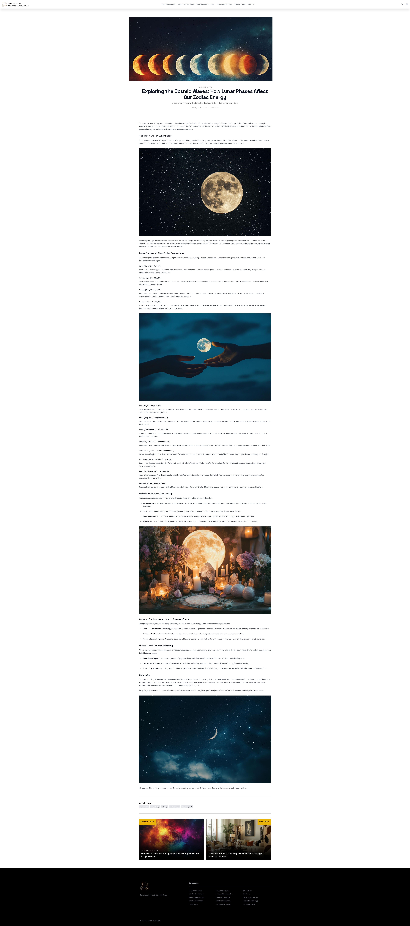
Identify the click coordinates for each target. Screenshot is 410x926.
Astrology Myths (205, 87)
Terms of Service (154, 921)
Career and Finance (223, 897)
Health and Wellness (223, 901)
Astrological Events (223, 904)
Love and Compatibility (224, 894)
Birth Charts (247, 890)
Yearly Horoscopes (224, 4)
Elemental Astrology (250, 901)
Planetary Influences (250, 897)
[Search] (402, 4)
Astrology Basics (222, 890)
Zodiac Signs (240, 4)
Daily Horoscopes (168, 4)
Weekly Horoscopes (186, 4)
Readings (246, 894)
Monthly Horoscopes (205, 4)
